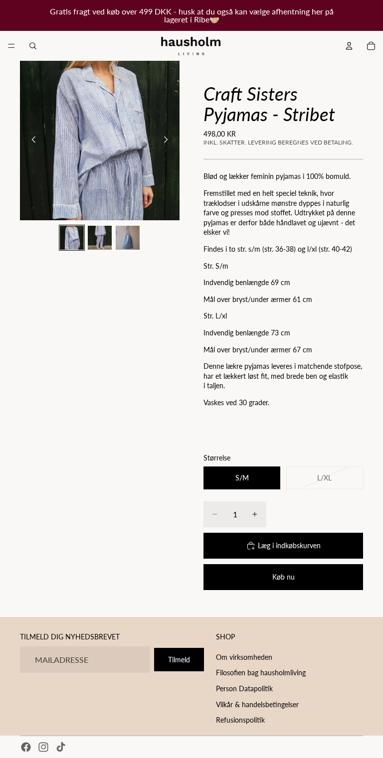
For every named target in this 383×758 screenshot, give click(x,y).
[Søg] (33, 46)
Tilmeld (179, 659)
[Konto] (349, 46)
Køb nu (283, 577)
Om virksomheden (244, 657)
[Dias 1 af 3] (72, 238)
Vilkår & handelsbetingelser (257, 704)
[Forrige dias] (31, 141)
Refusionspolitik (240, 720)
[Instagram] (43, 747)
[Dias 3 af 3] (128, 238)
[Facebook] (26, 747)
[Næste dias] (169, 141)
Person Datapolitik (244, 688)
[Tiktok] (61, 747)
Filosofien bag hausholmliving (261, 673)
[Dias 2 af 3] (100, 238)
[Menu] (11, 45)
